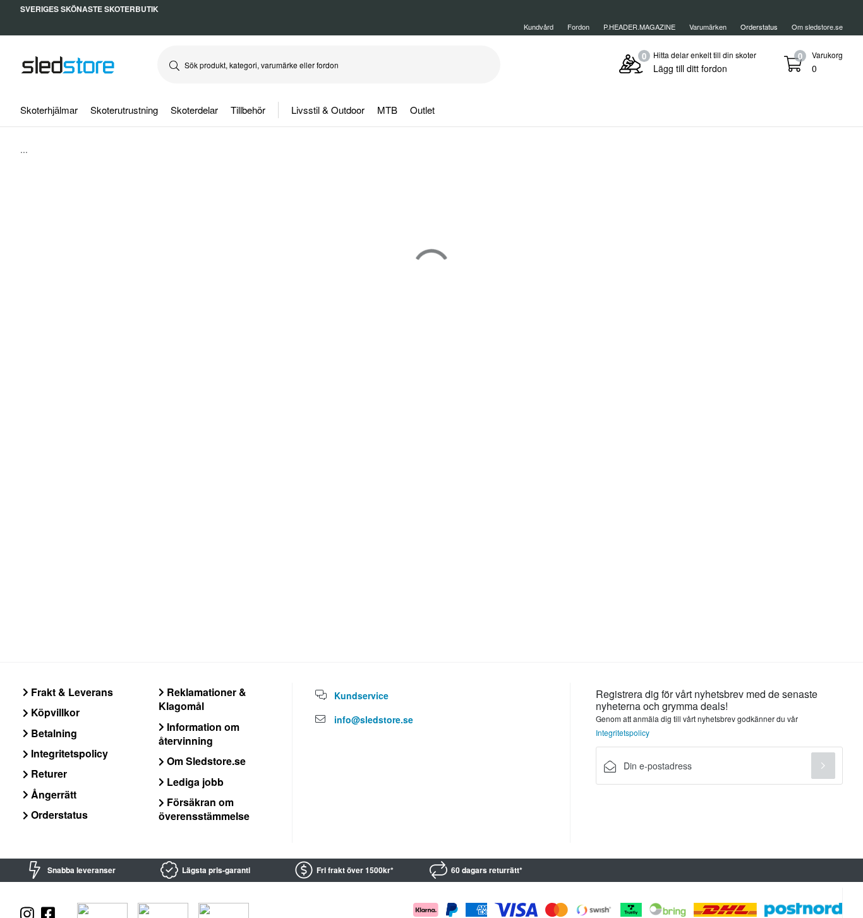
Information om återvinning (199, 733)
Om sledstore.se (817, 26)
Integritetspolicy (68, 753)
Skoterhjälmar (49, 109)
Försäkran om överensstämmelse (204, 809)
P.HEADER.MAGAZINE (639, 26)
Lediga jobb (194, 781)
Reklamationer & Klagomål (202, 699)
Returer (47, 773)
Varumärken (708, 26)
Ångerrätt (52, 794)
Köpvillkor (54, 712)
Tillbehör (248, 109)
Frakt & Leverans (70, 692)
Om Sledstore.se (205, 761)
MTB (387, 109)
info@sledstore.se (373, 719)
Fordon (578, 26)
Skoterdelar (194, 109)
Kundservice (361, 695)
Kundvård (538, 26)
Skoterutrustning (124, 109)
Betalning (52, 733)
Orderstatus (58, 814)
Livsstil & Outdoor (328, 109)
